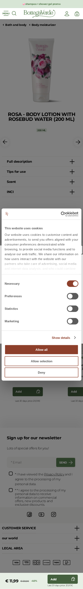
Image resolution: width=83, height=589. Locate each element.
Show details (61, 337)
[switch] (72, 296)
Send (63, 462)
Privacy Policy (54, 474)
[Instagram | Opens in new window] (54, 517)
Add (19, 391)
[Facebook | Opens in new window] (29, 517)
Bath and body (15, 25)
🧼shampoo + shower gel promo (41, 3)
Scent (11, 182)
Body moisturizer (44, 25)
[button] (5, 142)
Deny (41, 372)
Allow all (41, 349)
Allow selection (41, 361)
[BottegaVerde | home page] (39, 14)
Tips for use (16, 172)
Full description (19, 161)
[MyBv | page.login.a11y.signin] (67, 14)
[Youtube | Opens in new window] (41, 517)
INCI (10, 192)
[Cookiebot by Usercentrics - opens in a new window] (60, 214)
